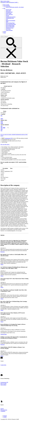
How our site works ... (5, 144)
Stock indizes (3, 384)
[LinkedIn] (2, 372)
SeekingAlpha (4, 334)
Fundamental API (8, 138)
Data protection (4, 409)
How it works (3, 383)
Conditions (3, 411)
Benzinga (3, 251)
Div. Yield (3, 127)
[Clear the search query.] (11, 53)
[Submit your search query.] (11, 42)
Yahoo (2, 264)
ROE (2, 123)
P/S (1, 130)
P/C (1, 115)
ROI (2, 121)
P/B (1, 129)
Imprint (2, 408)
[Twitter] (1, 372)
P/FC (2, 118)
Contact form (3, 364)
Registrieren (3, 35)
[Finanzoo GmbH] (9, 2)
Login (8, 35)
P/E (1, 126)
